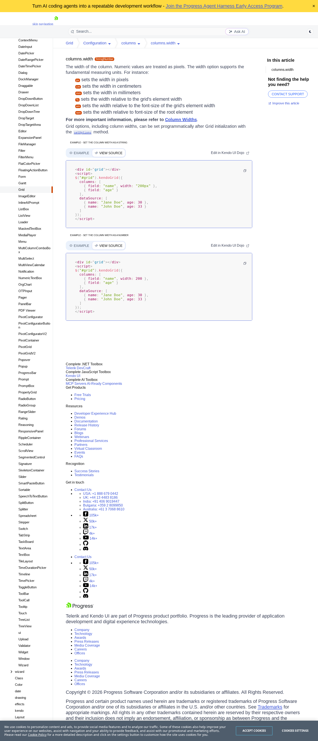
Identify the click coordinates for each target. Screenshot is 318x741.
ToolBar (23, 593)
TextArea (24, 548)
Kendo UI (73, 376)
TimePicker (26, 580)
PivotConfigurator (30, 317)
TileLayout (25, 561)
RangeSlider (27, 412)
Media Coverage (87, 645)
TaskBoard (26, 542)
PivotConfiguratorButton (34, 325)
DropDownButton (30, 98)
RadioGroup (26, 405)
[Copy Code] (244, 170)
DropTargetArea (29, 124)
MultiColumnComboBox (34, 250)
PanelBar (24, 304)
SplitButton (26, 503)
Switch (23, 529)
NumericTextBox (30, 278)
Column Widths (181, 119)
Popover (24, 360)
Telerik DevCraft (78, 368)
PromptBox (26, 386)
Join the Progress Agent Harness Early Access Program (224, 6)
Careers (80, 649)
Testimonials (84, 475)
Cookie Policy (37, 735)
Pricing (79, 399)
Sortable (24, 490)
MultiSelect (26, 258)
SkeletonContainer (31, 470)
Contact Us (83, 490)
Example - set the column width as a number (99, 235)
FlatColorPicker (29, 163)
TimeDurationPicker (32, 568)
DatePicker (26, 53)
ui (19, 632)
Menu (22, 241)
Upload (23, 639)
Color (18, 684)
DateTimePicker (29, 66)
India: (101, 501)
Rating (22, 418)
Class (19, 678)
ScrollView (25, 451)
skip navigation (42, 24)
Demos (79, 417)
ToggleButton (27, 587)
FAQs (78, 456)
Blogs (78, 433)
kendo (19, 710)
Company (81, 630)
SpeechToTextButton (32, 496)
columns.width (79, 59)
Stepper (23, 522)
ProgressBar (27, 373)
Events (79, 452)
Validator (24, 645)
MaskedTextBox (29, 228)
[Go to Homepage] (56, 24)
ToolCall (23, 600)
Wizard (23, 665)
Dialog (22, 72)
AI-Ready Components (104, 383)
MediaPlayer (27, 235)
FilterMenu (25, 157)
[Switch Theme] (310, 31)
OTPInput (25, 291)
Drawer (23, 92)
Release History (86, 425)
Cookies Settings (295, 731)
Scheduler (25, 444)
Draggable (25, 85)
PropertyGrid (27, 392)
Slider (22, 477)
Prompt (23, 379)
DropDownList (28, 105)
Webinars (81, 437)
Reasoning (26, 425)
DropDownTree (29, 111)
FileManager (27, 144)
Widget (23, 652)
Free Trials (82, 395)
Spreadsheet (27, 516)
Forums (80, 429)
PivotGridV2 (26, 353)
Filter (21, 150)
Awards (80, 637)
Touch (22, 613)
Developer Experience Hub (95, 413)
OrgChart (25, 284)
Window (24, 658)
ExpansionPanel (29, 137)
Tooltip (22, 606)
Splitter (23, 509)
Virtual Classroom (88, 448)
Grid (21, 189)
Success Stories (86, 471)
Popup (22, 366)
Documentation (86, 421)
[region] (159, 731)
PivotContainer (28, 340)
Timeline (24, 574)
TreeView (25, 626)
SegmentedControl (31, 457)
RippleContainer (29, 438)
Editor (22, 131)
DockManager (28, 79)
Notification (26, 271)
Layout (19, 717)
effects (19, 704)
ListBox (23, 209)
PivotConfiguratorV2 (32, 334)
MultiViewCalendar (31, 265)
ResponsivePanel (30, 431)
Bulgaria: (103, 505)
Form (22, 176)
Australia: (103, 509)
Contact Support (288, 94)
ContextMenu (27, 40)
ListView (24, 215)
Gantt (22, 183)
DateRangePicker (30, 59)
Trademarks (270, 707)
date (18, 691)
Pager (22, 297)
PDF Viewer (26, 310)
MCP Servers (76, 383)
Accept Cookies (254, 731)
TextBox (24, 555)
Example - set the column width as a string (98, 142)
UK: (100, 497)
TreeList (24, 619)
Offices (79, 653)
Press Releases (86, 641)
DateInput (25, 47)
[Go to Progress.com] (80, 608)
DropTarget (26, 118)
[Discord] (85, 549)
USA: (100, 493)
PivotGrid (25, 347)
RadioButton (27, 399)
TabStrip (24, 535)
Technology (83, 634)
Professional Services (91, 441)
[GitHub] (85, 544)
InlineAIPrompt (28, 202)
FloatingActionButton (32, 170)
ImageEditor (26, 196)
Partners (80, 445)
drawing (20, 697)
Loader (23, 222)
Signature (25, 464)
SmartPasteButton (31, 483)
